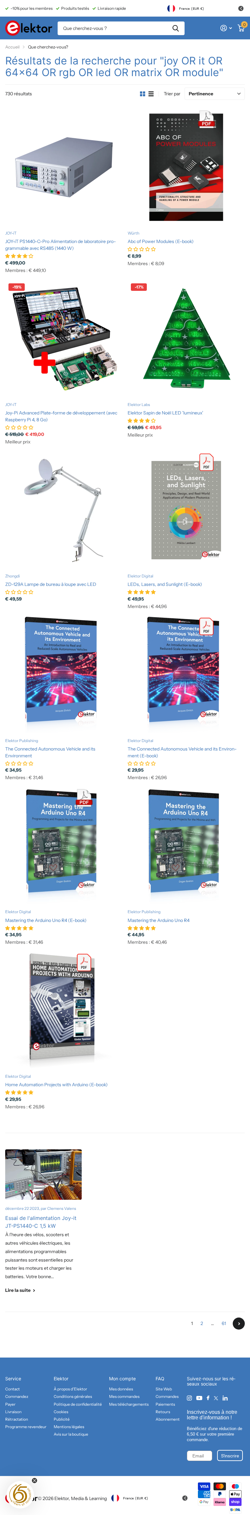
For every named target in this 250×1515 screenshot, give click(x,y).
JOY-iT (11, 233)
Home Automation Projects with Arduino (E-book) (56, 1085)
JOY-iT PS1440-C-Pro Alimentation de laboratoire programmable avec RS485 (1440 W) (60, 244)
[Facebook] (208, 1398)
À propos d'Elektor (70, 1388)
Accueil (12, 46)
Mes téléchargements (129, 1404)
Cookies (61, 1411)
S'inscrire (230, 1455)
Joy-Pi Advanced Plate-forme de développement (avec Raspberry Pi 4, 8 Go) (61, 416)
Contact (12, 1388)
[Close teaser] (34, 1480)
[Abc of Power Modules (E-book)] (186, 167)
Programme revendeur (26, 1426)
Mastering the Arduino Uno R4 (158, 920)
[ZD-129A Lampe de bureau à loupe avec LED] (63, 510)
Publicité (62, 1419)
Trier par (172, 94)
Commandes (167, 1396)
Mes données (121, 1388)
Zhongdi (12, 576)
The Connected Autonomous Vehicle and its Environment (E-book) (182, 752)
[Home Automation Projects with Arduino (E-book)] (63, 1010)
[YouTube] (199, 1398)
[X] (216, 1398)
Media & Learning (89, 1498)
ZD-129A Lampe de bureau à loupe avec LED (50, 584)
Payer (10, 1404)
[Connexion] (226, 28)
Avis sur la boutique (71, 1434)
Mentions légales (69, 1426)
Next (239, 1324)
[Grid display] (142, 94)
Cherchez (176, 28)
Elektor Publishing (21, 740)
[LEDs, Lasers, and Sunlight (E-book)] (186, 510)
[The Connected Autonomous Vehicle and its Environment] (63, 674)
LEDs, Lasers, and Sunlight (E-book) (165, 584)
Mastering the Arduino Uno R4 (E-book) (46, 920)
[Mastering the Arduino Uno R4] (186, 845)
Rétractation (16, 1419)
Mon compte (122, 1378)
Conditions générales (73, 1396)
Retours (163, 1411)
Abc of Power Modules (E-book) (161, 241)
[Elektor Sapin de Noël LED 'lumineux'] (186, 338)
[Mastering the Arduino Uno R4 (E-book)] (63, 845)
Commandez (16, 1396)
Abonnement (168, 1419)
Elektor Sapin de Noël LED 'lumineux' (165, 413)
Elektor (61, 1378)
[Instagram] (189, 1398)
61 (224, 1323)
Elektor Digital (140, 576)
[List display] (151, 94)
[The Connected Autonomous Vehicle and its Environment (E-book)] (186, 674)
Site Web (164, 1388)
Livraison (13, 1411)
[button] (20, 1494)
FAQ (160, 1378)
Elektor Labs (139, 404)
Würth (133, 233)
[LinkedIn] (225, 1398)
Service (13, 1378)
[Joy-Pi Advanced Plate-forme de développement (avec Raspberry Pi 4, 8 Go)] (63, 338)
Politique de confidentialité (78, 1404)
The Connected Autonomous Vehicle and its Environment (50, 752)
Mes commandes (124, 1396)
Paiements (165, 1404)
